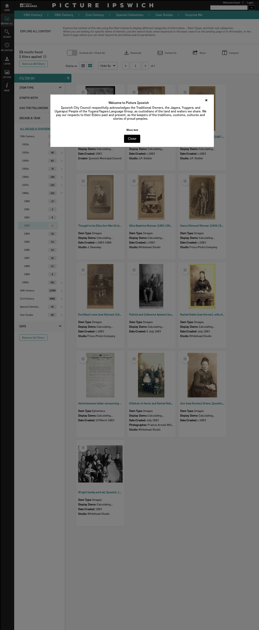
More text (132, 129)
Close (132, 138)
